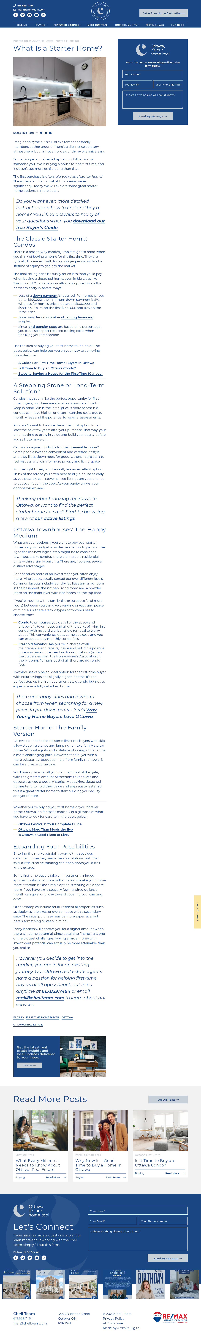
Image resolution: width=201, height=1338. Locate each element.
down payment (45, 295)
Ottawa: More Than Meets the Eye (45, 829)
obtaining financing (77, 317)
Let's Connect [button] (197, 911)
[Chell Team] (100, 10)
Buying (40, 24)
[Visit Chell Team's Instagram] (43, 15)
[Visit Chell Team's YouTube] (36, 15)
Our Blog (177, 24)
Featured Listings (66, 24)
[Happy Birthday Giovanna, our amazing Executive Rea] (150, 1284)
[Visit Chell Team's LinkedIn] (29, 15)
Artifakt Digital (128, 1328)
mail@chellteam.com (40, 997)
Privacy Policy (113, 1318)
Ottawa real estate (28, 1024)
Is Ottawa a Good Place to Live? (43, 835)
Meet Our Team (97, 24)
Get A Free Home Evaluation (162, 13)
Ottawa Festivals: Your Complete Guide (49, 824)
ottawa (67, 1017)
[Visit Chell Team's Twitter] (22, 15)
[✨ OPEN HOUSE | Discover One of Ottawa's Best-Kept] (16, 1284)
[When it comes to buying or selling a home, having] (117, 1284)
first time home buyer (42, 1017)
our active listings (55, 518)
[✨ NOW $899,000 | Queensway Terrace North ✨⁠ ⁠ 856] (83, 1284)
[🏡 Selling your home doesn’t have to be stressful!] (184, 1284)
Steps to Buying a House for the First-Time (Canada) (60, 373)
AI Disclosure (113, 1323)
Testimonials (155, 24)
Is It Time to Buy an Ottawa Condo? (47, 368)
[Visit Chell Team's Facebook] (15, 15)
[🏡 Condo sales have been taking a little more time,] (50, 1284)
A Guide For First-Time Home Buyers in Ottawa (56, 363)
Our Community (126, 24)
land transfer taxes (42, 326)
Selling (22, 24)
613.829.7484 (56, 991)
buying (18, 1017)
